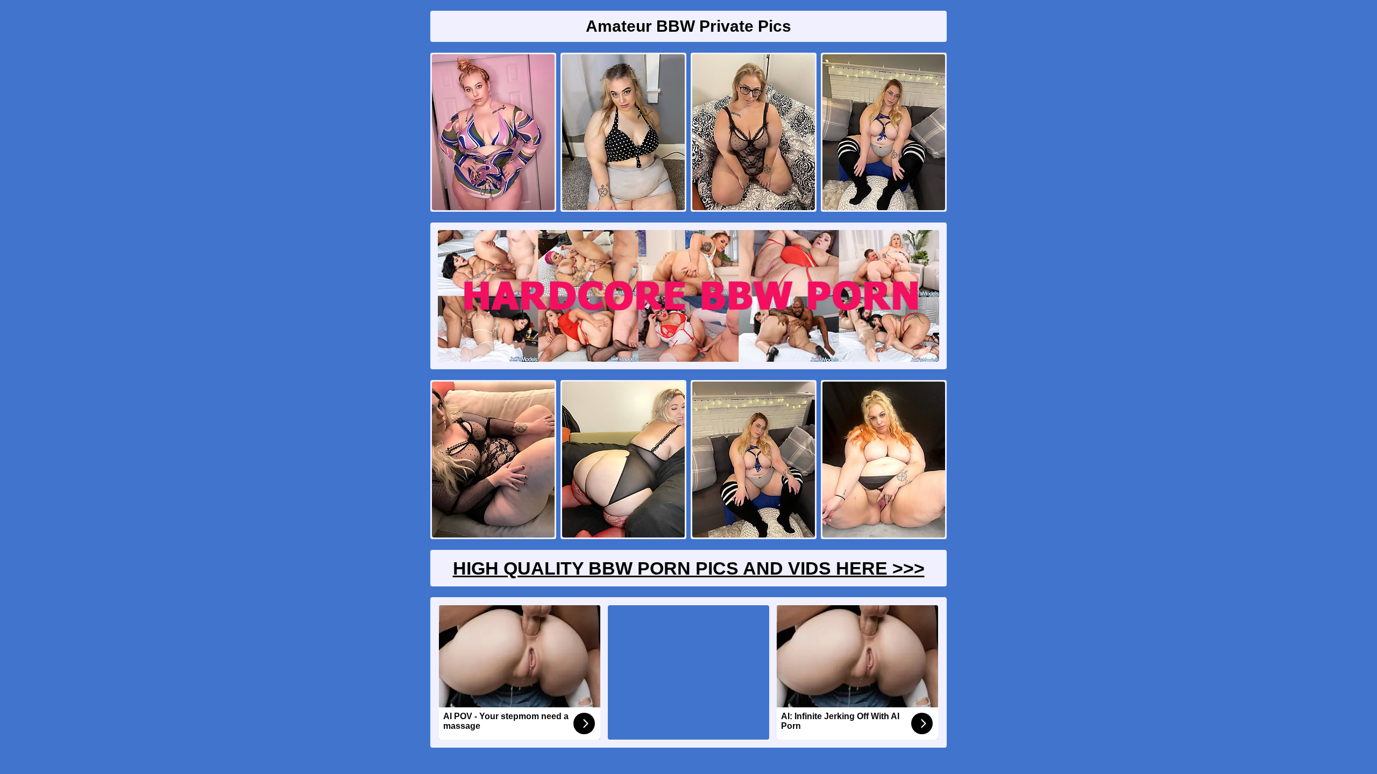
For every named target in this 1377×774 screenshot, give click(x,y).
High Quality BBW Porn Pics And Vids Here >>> (689, 568)
